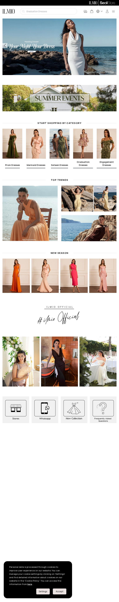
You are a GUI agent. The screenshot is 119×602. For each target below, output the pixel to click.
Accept (59, 591)
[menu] (113, 11)
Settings (43, 591)
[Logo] (8, 11)
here (29, 584)
